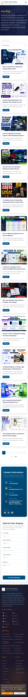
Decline (19, 693)
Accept (7, 693)
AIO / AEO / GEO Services (8, 653)
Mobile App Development (8, 645)
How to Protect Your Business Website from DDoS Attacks (11, 168)
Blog (4, 676)
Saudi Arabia (16, 624)
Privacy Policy (19, 663)
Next (16, 456)
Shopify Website (19, 639)
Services (5, 663)
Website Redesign (7, 636)
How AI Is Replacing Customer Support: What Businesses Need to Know (13, 135)
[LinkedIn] (12, 512)
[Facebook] (5, 512)
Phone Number (6, 547)
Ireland (5, 621)
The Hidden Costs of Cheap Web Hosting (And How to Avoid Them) (13, 201)
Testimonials (5, 671)
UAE (5, 618)
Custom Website (6, 634)
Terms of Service (20, 660)
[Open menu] (26, 2)
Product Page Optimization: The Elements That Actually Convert (12, 101)
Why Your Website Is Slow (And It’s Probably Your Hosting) (13, 301)
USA (5, 613)
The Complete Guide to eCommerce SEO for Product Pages (13, 434)
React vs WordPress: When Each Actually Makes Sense (12, 68)
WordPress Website (19, 636)
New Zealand (6, 624)
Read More (6, 76)
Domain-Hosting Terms (20, 669)
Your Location (7, 554)
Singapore (6, 626)
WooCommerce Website (8, 639)
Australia (15, 615)
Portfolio (5, 666)
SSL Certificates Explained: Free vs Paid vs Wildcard (13, 234)
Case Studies (6, 668)
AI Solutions (18, 645)
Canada (5, 615)
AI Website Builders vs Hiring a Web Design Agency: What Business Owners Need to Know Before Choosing (13, 368)
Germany (15, 618)
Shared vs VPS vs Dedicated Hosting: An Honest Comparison (14, 334)
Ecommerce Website (20, 634)
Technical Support (20, 672)
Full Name (6, 533)
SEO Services (18, 650)
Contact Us (5, 679)
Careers (4, 674)
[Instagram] (8, 512)
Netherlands (16, 621)
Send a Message (15, 577)
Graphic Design (6, 650)
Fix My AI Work (6, 648)
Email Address (7, 540)
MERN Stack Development (6, 642)
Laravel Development (20, 642)
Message (5, 562)
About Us (5, 660)
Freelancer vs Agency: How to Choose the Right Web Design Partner (14, 268)
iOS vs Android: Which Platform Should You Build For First (12, 401)
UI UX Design (18, 648)
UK (15, 613)
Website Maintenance (20, 653)
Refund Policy (19, 666)
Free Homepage (6, 682)
